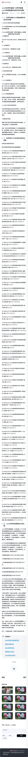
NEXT (24, 677)
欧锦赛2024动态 (9, 652)
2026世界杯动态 (9, 648)
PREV (3, 677)
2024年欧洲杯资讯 (10, 655)
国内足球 (23, 13)
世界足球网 (5, 13)
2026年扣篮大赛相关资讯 (12, 640)
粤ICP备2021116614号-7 (18, 751)
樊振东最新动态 (9, 644)
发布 (21, 735)
